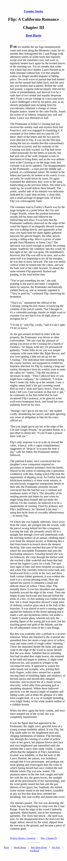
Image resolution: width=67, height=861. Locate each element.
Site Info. (56, 847)
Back (6, 847)
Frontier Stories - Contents (22, 838)
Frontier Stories (33, 11)
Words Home (20, 847)
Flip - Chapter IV (49, 838)
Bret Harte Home (39, 847)
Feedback (34, 850)
